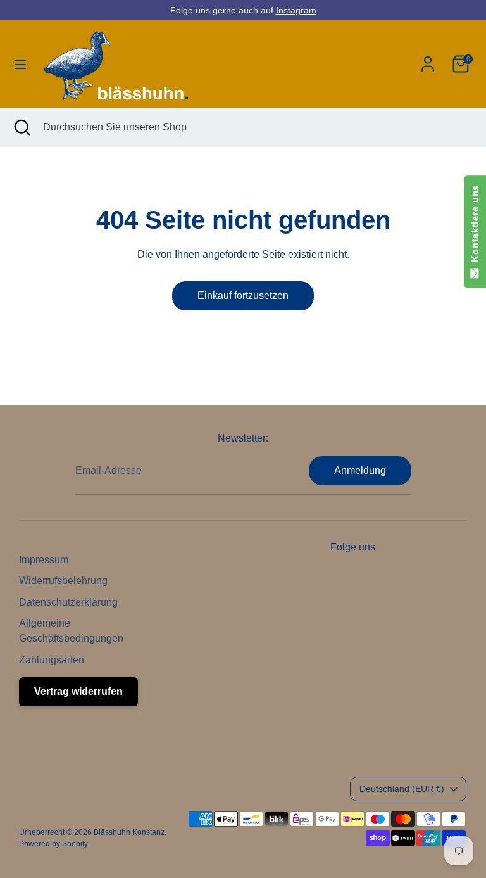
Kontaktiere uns (475, 226)
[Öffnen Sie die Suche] (21, 127)
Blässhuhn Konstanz (129, 832)
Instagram (296, 10)
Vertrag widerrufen (78, 691)
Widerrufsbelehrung (63, 580)
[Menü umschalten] (20, 64)
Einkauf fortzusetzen (243, 295)
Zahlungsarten (51, 659)
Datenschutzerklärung (68, 602)
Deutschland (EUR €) (401, 789)
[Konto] (427, 58)
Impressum (43, 559)
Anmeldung (360, 470)
